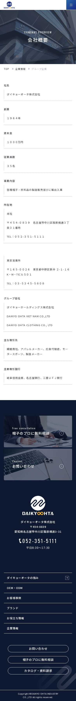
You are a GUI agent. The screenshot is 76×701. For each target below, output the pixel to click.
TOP (6, 68)
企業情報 (20, 68)
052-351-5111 (39, 540)
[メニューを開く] (71, 5)
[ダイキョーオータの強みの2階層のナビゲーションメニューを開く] (67, 578)
